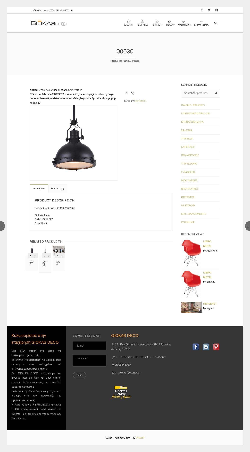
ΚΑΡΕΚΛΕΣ (188, 147)
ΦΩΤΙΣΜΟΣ (128, 61)
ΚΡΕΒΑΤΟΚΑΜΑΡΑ (192, 122)
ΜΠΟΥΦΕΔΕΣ (189, 180)
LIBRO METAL (207, 243)
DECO (119, 61)
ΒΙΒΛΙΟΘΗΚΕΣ (189, 189)
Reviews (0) (57, 188)
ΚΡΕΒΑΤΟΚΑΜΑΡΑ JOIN (195, 113)
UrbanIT (140, 437)
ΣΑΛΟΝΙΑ (186, 130)
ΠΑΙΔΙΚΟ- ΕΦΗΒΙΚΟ (193, 105)
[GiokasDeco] (50, 23)
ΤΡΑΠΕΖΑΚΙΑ (189, 163)
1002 (31, 263)
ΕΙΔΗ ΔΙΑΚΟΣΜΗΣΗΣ (193, 214)
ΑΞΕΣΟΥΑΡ (188, 205)
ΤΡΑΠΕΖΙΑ (187, 138)
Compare (132, 93)
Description (39, 188)
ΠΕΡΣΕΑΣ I (209, 303)
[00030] (74, 142)
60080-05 (45, 264)
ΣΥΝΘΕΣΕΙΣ (188, 172)
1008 (58, 263)
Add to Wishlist (126, 93)
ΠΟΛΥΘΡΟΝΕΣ (190, 155)
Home (113, 61)
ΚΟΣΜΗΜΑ (187, 222)
